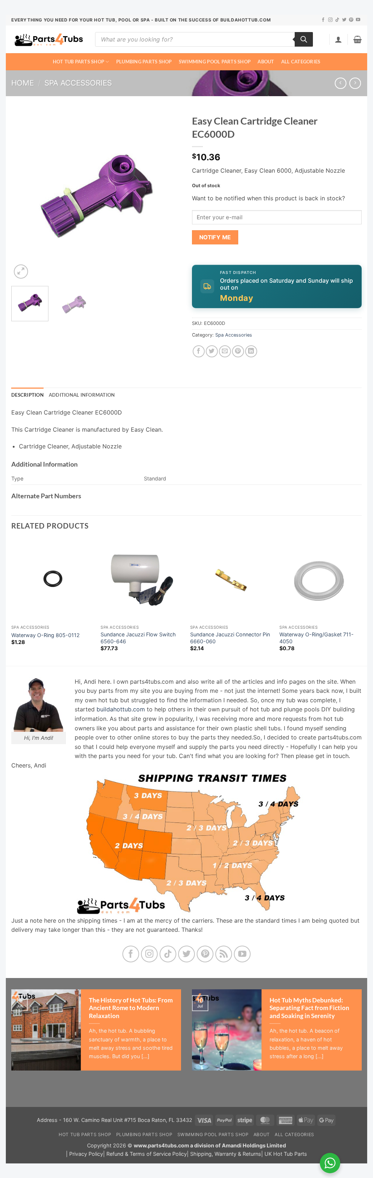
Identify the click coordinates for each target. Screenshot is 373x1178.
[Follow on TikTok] (337, 20)
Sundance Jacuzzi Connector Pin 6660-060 (230, 637)
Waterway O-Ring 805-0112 (45, 635)
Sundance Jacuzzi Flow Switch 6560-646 (138, 637)
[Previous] (24, 196)
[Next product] (340, 83)
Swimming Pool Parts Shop (215, 61)
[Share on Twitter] (212, 351)
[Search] (304, 39)
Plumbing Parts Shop (144, 61)
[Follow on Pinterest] (351, 20)
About (266, 61)
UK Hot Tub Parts (285, 1154)
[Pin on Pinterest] (238, 351)
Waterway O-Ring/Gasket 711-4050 (316, 637)
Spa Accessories (78, 82)
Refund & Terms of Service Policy (146, 1154)
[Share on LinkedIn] (251, 351)
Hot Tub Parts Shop (79, 61)
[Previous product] (355, 83)
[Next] (168, 196)
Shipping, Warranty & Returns (225, 1154)
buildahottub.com (121, 709)
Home (22, 82)
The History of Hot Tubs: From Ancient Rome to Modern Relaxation (131, 1008)
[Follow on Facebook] (323, 20)
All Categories (301, 61)
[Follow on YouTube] (358, 20)
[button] (338, 39)
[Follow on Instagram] (330, 20)
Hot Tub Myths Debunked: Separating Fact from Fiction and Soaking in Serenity (309, 1008)
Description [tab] (27, 395)
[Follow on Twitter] (344, 20)
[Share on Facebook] (199, 351)
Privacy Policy (86, 1154)
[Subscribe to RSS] (223, 954)
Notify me (215, 237)
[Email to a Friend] (225, 351)
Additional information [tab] (82, 395)
